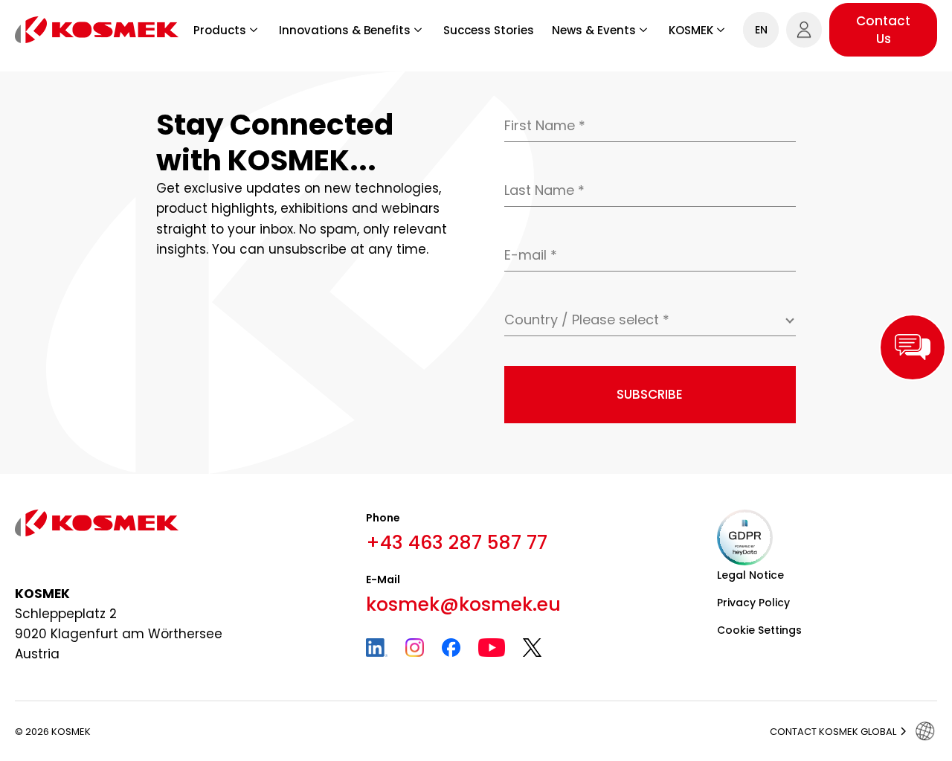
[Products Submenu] (253, 30)
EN (761, 30)
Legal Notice (750, 575)
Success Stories (488, 30)
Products (219, 30)
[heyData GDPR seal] (745, 537)
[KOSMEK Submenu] (720, 30)
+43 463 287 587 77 (456, 543)
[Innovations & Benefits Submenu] (418, 30)
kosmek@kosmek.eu (463, 604)
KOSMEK (691, 30)
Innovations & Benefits (345, 30)
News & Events (594, 30)
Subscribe (650, 394)
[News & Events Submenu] (643, 30)
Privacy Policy (753, 602)
